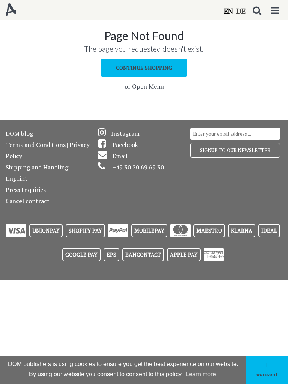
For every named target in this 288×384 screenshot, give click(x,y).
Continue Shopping (144, 67)
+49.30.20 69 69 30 (138, 167)
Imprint (16, 178)
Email (120, 156)
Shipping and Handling (37, 167)
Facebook (125, 145)
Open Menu (148, 86)
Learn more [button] (201, 374)
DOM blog (19, 133)
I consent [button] (267, 369)
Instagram (125, 133)
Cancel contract (28, 201)
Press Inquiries (26, 190)
